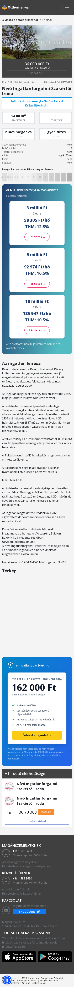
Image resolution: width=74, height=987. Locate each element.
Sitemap (26, 983)
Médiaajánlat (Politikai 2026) (44, 980)
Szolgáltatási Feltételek (52, 978)
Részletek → (37, 237)
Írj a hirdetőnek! (37, 821)
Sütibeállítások (39, 983)
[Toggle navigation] (67, 7)
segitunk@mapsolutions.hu (30, 906)
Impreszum (33, 978)
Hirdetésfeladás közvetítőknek (21, 893)
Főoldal (47, 20)
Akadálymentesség (11, 983)
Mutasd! (46, 812)
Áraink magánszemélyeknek (20, 862)
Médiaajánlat (23, 980)
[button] (7, 980)
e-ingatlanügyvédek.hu (32, 665)
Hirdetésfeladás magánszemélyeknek (26, 866)
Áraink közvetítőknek (16, 889)
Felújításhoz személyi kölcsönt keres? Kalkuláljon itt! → (37, 103)
